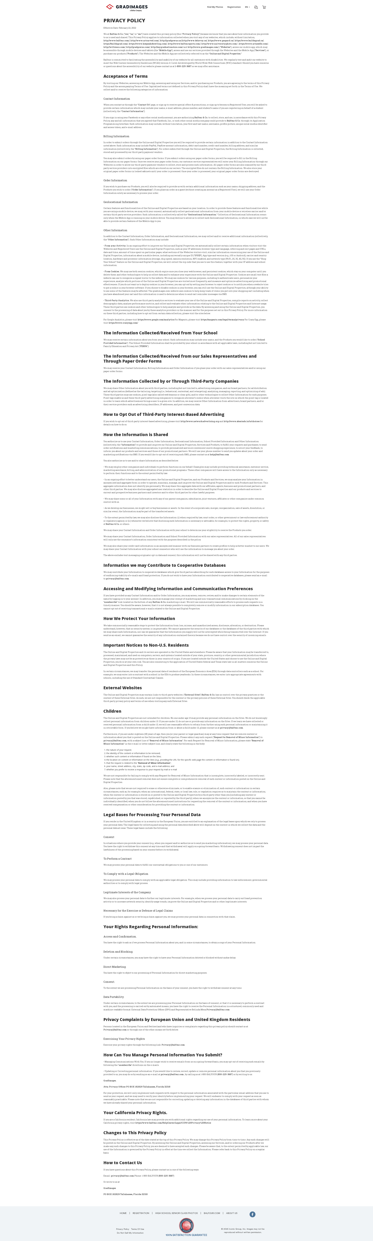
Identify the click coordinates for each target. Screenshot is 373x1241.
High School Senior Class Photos (176, 1213)
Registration (234, 7)
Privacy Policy (122, 1229)
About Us (231, 1213)
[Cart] (264, 7)
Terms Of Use (137, 1229)
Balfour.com (212, 1213)
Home (123, 1213)
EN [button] (246, 7)
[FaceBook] (252, 1215)
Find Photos (215, 7)
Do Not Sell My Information (130, 1233)
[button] (256, 7)
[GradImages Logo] (127, 10)
